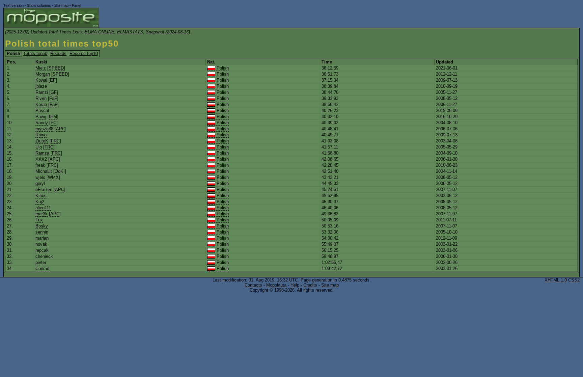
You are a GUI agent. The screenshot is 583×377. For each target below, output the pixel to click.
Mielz (40, 68)
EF (53, 80)
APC (60, 128)
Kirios (41, 195)
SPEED (56, 68)
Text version (13, 5)
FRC (55, 140)
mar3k (41, 213)
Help (294, 285)
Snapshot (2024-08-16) (168, 31)
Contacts (253, 285)
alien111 (43, 207)
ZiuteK (41, 140)
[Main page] (51, 18)
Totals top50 (35, 53)
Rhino (41, 134)
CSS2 (574, 279)
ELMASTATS (130, 31)
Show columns (39, 5)
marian (42, 238)
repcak (42, 250)
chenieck (44, 256)
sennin (41, 232)
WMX (53, 177)
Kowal (41, 80)
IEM (53, 116)
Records (58, 53)
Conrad (42, 268)
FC (53, 122)
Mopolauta (276, 285)
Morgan (42, 74)
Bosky (41, 225)
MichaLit (43, 171)
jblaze (41, 86)
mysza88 (44, 128)
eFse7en (43, 189)
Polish (222, 68)
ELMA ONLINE (99, 31)
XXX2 (41, 159)
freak (40, 165)
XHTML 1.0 (556, 279)
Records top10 (84, 53)
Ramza (42, 153)
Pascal (42, 110)
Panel (76, 5)
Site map (61, 5)
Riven (41, 98)
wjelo (40, 177)
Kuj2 (39, 201)
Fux (39, 219)
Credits (310, 285)
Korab (41, 104)
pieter (40, 262)
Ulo (38, 147)
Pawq (40, 116)
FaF (53, 98)
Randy (41, 122)
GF (54, 92)
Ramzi (41, 92)
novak (41, 244)
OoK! (60, 171)
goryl (40, 183)
